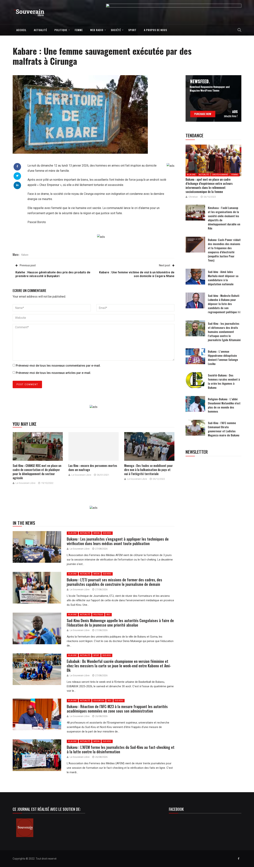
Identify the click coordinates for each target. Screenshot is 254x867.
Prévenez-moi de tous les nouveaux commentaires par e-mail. (58, 365)
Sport (132, 30)
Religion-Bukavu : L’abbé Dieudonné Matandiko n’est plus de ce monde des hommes (224, 405)
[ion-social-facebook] (238, 858)
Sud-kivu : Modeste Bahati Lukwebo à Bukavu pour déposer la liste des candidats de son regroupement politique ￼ (224, 303)
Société (116, 30)
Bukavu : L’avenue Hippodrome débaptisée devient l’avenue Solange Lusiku (223, 357)
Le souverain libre (25, 483)
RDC (108, 615)
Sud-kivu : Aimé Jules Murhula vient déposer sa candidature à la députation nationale (223, 278)
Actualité (40, 30)
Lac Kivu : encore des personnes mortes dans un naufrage (92, 467)
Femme (79, 30)
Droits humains (220, 175)
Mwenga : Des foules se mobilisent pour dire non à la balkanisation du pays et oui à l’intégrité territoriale (148, 469)
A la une (72, 533)
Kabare (24, 254)
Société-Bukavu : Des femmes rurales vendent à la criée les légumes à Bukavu (224, 381)
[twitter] (17, 175)
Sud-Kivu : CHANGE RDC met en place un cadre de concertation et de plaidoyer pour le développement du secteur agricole (37, 471)
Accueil (21, 30)
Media (96, 533)
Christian (193, 196)
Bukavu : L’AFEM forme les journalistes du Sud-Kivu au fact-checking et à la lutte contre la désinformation (120, 749)
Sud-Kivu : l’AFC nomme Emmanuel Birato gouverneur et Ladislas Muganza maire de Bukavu (223, 429)
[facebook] (17, 166)
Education (99, 701)
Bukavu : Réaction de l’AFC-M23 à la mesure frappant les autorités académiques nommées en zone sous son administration (117, 709)
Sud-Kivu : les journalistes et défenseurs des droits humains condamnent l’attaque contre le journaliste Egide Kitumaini (224, 331)
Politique (60, 30)
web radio (96, 30)
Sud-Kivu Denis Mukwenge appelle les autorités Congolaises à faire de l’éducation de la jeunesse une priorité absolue (120, 623)
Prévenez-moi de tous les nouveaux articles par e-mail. (53, 373)
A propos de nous (155, 30)
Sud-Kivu (107, 533)
